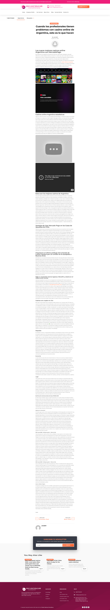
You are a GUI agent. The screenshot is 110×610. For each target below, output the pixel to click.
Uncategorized (54, 23)
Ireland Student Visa (64, 600)
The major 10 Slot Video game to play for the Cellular (54, 562)
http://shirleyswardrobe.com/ (56, 284)
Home (23, 12)
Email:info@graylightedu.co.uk (56, 7)
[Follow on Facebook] (83, 607)
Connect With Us (83, 6)
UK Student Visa (63, 598)
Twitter (47, 596)
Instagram (48, 598)
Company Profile (30, 12)
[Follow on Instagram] (86, 607)
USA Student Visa (63, 594)
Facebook (48, 594)
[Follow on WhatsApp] (88, 607)
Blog (52, 12)
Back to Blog (10, 18)
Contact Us (65, 12)
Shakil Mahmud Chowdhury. (48, 607)
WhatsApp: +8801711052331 (55, 5)
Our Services (40, 12)
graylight (56, 37)
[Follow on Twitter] (84, 607)
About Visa (46, 12)
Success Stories (58, 12)
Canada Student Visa (64, 596)
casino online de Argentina (67, 62)
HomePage (48, 592)
